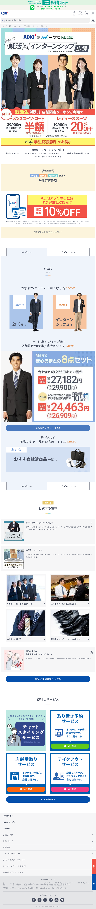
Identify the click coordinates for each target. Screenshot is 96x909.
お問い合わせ (8, 841)
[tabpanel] (48, 369)
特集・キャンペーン (14, 26)
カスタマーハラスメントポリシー (15, 866)
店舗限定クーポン (94, 866)
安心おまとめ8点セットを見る (48, 428)
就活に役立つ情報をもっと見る (48, 679)
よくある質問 (8, 835)
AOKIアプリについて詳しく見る (47, 232)
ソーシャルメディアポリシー (14, 860)
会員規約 (6, 847)
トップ (5, 26)
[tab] (27, 252)
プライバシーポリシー (11, 854)
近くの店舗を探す (48, 799)
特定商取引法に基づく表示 (13, 872)
